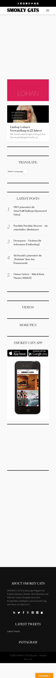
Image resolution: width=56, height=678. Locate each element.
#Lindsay (21, 112)
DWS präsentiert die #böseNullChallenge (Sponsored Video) (30, 211)
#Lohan (14, 118)
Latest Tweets (28, 624)
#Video (20, 118)
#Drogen (14, 112)
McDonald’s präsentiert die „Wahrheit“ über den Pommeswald (27, 259)
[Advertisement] (28, 47)
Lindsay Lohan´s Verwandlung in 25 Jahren (26, 129)
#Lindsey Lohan (17, 115)
